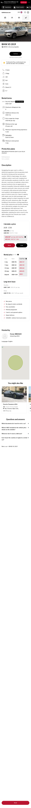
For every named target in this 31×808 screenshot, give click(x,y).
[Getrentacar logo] (6, 12)
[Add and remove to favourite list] (25, 388)
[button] (18, 12)
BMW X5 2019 (13, 446)
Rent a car (4, 446)
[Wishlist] (25, 12)
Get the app (23, 2)
